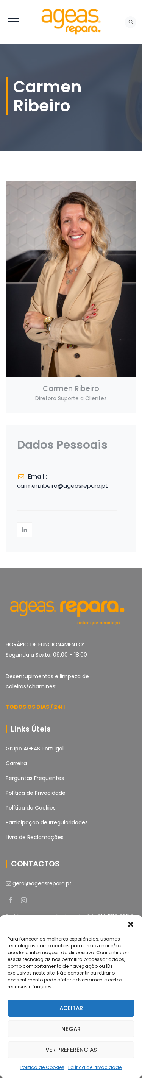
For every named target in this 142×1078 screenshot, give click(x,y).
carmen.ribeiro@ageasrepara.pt (62, 486)
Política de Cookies (42, 1067)
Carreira (16, 763)
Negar (71, 1029)
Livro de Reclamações (35, 837)
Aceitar (71, 1008)
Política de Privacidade (95, 1067)
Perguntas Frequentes (35, 778)
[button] (130, 924)
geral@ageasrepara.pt (42, 883)
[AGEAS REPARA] (71, 22)
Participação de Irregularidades (47, 822)
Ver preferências (71, 1050)
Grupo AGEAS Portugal (35, 748)
